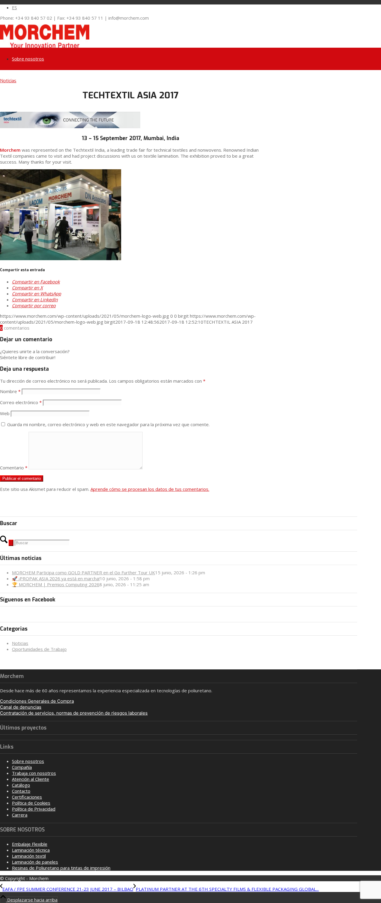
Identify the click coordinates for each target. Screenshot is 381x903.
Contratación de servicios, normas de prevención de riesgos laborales (74, 713)
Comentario (13, 468)
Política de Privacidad (33, 809)
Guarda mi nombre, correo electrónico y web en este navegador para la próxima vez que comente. (108, 424)
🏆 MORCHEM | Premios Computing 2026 (55, 584)
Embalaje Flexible (29, 844)
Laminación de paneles (35, 862)
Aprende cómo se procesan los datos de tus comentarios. (149, 489)
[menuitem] (184, 7)
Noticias (8, 81)
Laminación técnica (31, 850)
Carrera (19, 815)
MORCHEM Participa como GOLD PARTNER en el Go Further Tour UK (83, 572)
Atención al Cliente (30, 779)
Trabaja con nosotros (34, 773)
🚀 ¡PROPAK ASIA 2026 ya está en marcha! (56, 578)
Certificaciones (27, 797)
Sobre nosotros (28, 761)
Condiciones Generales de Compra (37, 701)
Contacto (21, 791)
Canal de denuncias (20, 707)
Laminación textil (29, 856)
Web (5, 413)
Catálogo (21, 785)
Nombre (10, 391)
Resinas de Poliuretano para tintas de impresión (61, 868)
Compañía (22, 767)
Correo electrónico (21, 402)
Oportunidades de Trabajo (39, 649)
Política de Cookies (31, 803)
